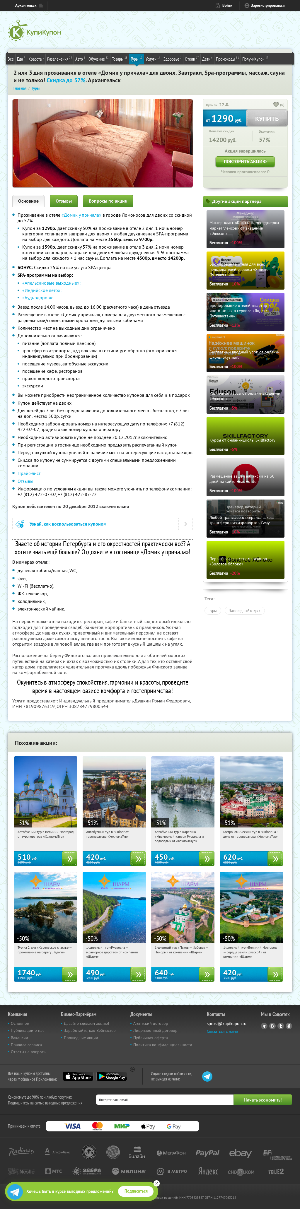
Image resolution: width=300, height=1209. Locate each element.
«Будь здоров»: (37, 297)
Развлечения (59, 59)
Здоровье (172, 59)
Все (11, 59)
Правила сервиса (26, 1044)
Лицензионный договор (155, 1030)
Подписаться (136, 1191)
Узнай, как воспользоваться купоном (68, 524)
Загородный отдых (244, 610)
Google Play (111, 1076)
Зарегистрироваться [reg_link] (268, 5)
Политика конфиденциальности (162, 1044)
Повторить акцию (245, 161)
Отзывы (64, 201)
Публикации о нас (27, 1030)
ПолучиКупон (255, 59)
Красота (36, 59)
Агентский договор (150, 1023)
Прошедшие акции (81, 1037)
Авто (80, 59)
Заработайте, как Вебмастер (90, 1030)
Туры (136, 59)
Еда (21, 59)
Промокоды (227, 59)
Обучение (98, 59)
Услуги (153, 59)
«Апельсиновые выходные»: (51, 283)
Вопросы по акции (108, 201)
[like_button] (276, 105)
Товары (119, 59)
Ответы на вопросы (28, 1051)
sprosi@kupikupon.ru (226, 1023)
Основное (28, 201)
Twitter (280, 1026)
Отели (192, 59)
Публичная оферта (150, 1037)
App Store (78, 1076)
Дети (207, 59)
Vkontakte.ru (272, 1026)
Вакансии (19, 1037)
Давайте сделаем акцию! (86, 1023)
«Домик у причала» (81, 215)
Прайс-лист (29, 473)
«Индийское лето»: (42, 290)
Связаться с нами (222, 1031)
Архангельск (25, 5)
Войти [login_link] (227, 5)
